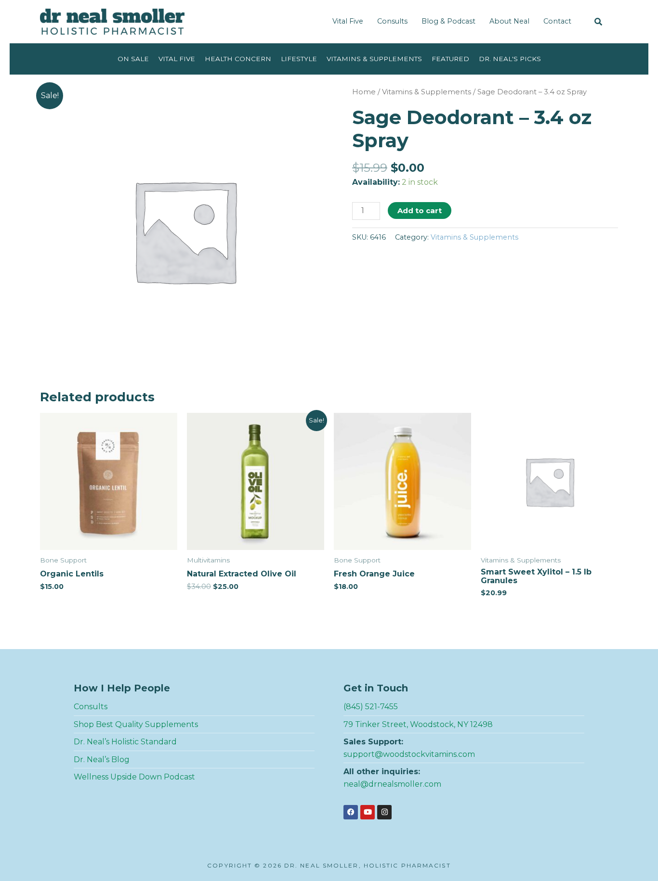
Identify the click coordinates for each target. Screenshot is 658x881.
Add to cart (419, 210)
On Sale (133, 59)
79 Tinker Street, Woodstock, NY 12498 (418, 724)
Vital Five (347, 21)
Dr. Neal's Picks (510, 59)
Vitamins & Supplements (374, 59)
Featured (450, 59)
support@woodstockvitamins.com (409, 754)
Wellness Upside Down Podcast (134, 776)
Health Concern (238, 59)
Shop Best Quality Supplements (136, 724)
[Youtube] (367, 812)
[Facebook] (350, 812)
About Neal (509, 21)
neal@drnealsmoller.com (392, 784)
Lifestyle (299, 59)
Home (364, 92)
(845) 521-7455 (370, 706)
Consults (392, 21)
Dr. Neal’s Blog (102, 759)
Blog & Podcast (448, 21)
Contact (557, 21)
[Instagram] (384, 812)
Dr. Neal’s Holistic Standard (125, 741)
